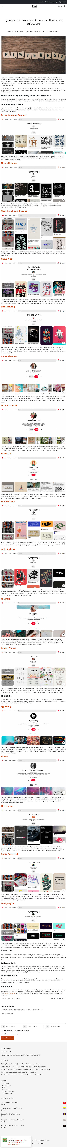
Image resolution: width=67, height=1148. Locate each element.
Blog (52, 2)
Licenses (6, 1089)
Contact (47, 2)
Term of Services (9, 1091)
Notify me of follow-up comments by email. (16, 1031)
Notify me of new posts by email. (13, 1034)
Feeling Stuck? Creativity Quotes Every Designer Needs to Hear (21, 1064)
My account (62, 2)
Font (21, 31)
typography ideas (10, 993)
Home (11, 31)
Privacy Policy (8, 1093)
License (41, 2)
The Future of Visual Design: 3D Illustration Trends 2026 (18, 1072)
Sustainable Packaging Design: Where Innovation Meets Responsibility (23, 1067)
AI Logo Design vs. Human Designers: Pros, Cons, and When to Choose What (25, 1069)
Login (56, 2)
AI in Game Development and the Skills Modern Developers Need (22, 1075)
